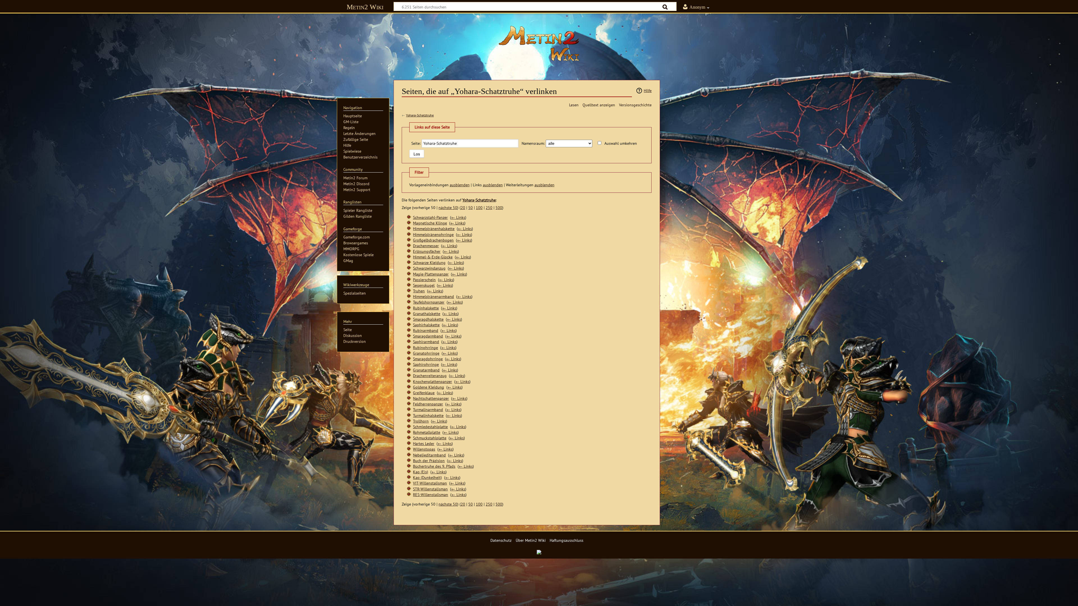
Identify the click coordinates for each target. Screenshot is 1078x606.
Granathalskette (426, 313)
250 (489, 207)
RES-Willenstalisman (430, 494)
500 (498, 207)
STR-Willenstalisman (430, 489)
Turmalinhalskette (428, 415)
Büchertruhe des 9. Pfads (434, 466)
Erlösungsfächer (426, 251)
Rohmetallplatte (426, 432)
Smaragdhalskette (428, 319)
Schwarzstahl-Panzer (430, 217)
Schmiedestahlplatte (430, 426)
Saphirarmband (426, 341)
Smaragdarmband (428, 336)
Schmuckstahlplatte (429, 437)
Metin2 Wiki (365, 7)
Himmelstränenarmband (433, 296)
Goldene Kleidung (428, 387)
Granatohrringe (426, 353)
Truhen (419, 290)
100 (479, 207)
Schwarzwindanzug (429, 268)
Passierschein (424, 279)
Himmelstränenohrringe (433, 234)
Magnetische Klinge (430, 223)
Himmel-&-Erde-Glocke (433, 257)
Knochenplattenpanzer (432, 381)
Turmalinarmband (428, 409)
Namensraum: (533, 143)
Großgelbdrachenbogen (433, 240)
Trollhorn (421, 421)
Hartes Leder (423, 443)
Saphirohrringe (426, 364)
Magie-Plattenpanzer (431, 274)
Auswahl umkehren (620, 143)
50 (470, 207)
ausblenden (460, 184)
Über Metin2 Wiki (531, 540)
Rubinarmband (425, 330)
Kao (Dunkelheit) (427, 477)
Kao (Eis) (420, 471)
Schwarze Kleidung (429, 262)
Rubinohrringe (425, 347)
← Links (458, 217)
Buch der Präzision (429, 460)
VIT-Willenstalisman (430, 483)
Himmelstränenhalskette (434, 228)
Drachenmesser (426, 245)
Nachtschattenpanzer (431, 398)
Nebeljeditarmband (429, 455)
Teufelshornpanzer (428, 302)
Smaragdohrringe (428, 358)
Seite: (416, 143)
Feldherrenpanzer (428, 404)
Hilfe (648, 90)
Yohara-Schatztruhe (420, 115)
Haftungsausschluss (566, 540)
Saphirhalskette (426, 324)
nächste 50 (447, 207)
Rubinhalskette (426, 308)
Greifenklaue (424, 392)
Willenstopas (424, 449)
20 (463, 207)
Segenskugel (424, 285)
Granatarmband (426, 370)
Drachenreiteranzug (430, 375)
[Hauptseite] (539, 43)
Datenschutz (500, 540)
